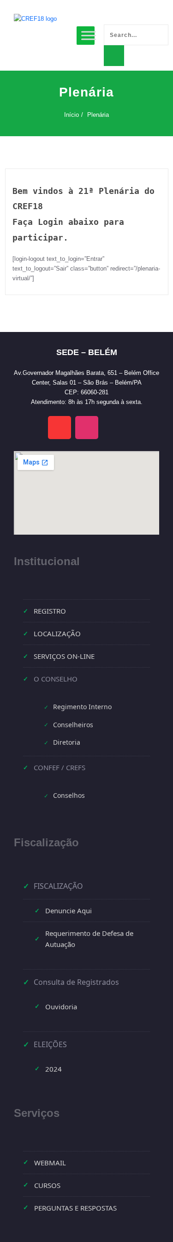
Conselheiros (73, 724)
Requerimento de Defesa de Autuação (89, 938)
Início (71, 114)
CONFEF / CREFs (59, 767)
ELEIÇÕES (50, 1044)
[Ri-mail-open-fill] (59, 427)
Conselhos (69, 795)
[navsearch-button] (108, 15)
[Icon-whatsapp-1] (113, 427)
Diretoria (66, 742)
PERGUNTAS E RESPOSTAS (75, 1207)
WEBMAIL (50, 1162)
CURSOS (47, 1185)
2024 (53, 1068)
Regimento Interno (82, 706)
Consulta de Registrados (76, 982)
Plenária (98, 114)
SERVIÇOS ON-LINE (64, 656)
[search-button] (114, 55)
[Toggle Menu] (88, 35)
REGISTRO (50, 610)
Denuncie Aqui (68, 910)
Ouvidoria (61, 1006)
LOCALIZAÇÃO (57, 633)
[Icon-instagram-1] (86, 427)
